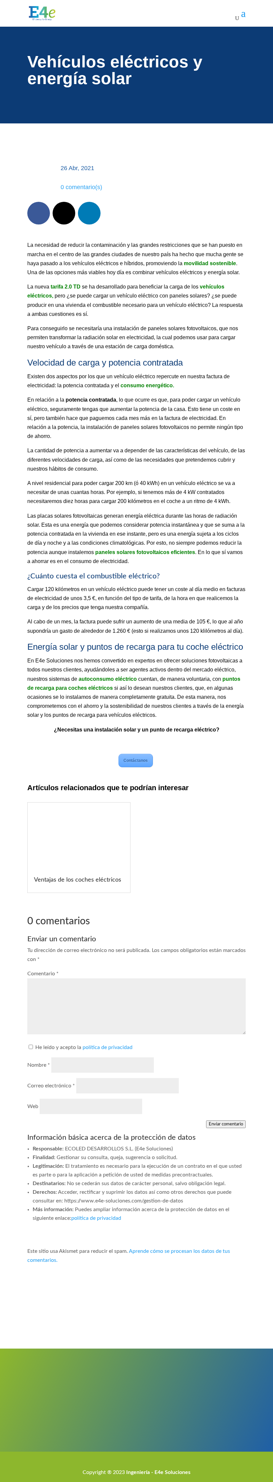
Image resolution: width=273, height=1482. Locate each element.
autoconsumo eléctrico (108, 679)
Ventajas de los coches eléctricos (77, 880)
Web (32, 1106)
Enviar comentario (226, 1124)
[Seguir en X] (64, 213)
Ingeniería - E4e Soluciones (158, 1472)
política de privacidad (108, 1047)
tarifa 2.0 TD (66, 287)
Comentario (43, 973)
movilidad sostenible (210, 263)
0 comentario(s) (81, 187)
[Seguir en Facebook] (38, 213)
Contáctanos (136, 760)
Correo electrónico (51, 1085)
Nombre (38, 1065)
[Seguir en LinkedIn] (89, 213)
